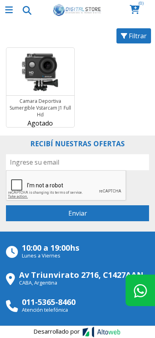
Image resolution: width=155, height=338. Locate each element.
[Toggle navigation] (26, 10)
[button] (137, 10)
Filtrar (137, 35)
